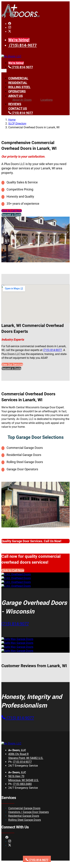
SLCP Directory (17, 123)
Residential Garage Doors (23, 815)
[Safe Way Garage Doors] (17, 639)
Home (12, 119)
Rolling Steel (19, 87)
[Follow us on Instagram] (9, 27)
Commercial (18, 78)
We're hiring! (18, 40)
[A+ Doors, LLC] (20, 17)
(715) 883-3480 (22, 784)
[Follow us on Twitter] (9, 31)
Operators (17, 91)
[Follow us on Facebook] (9, 23)
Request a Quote (11, 214)
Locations (46, 99)
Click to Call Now (11, 210)
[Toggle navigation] (4, 70)
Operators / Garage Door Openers (28, 812)
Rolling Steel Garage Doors (24, 819)
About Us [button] (15, 96)
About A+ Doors (22, 99)
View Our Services (12, 364)
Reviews (14, 104)
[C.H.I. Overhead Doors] (16, 574)
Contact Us (17, 108)
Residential (17, 83)
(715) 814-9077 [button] (15, 623)
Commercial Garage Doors (24, 808)
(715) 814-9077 (23, 45)
